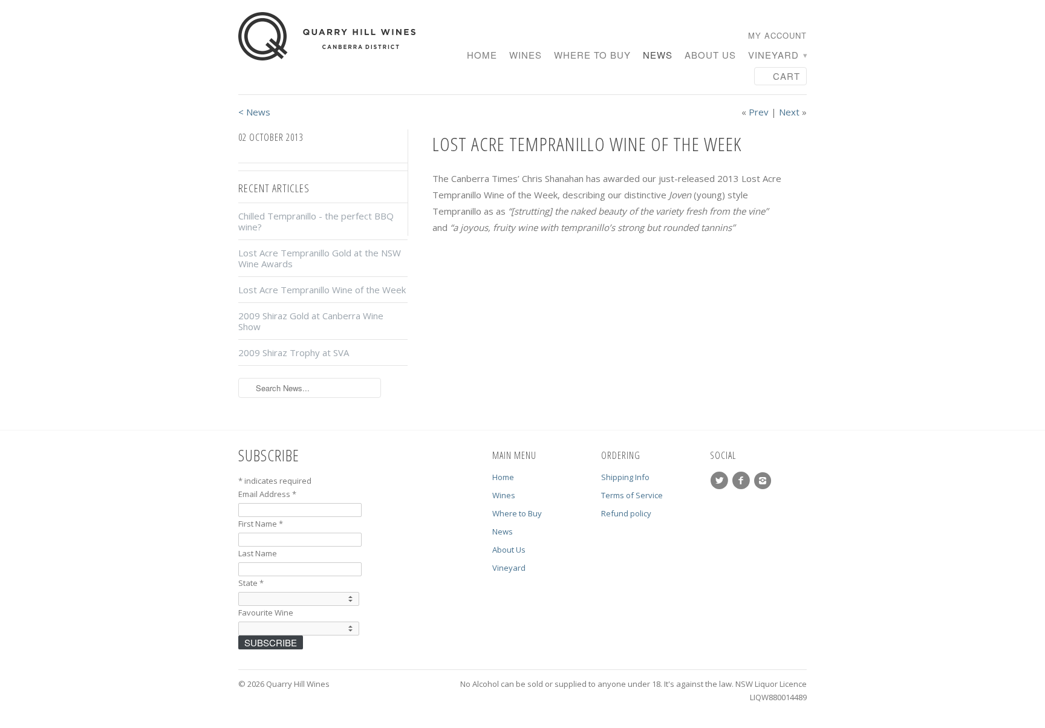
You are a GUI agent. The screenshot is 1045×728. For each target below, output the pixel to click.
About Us (710, 55)
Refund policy (626, 513)
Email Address (267, 494)
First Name (260, 523)
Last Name (257, 553)
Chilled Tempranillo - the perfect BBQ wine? (316, 221)
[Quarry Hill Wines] (329, 36)
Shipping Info (625, 477)
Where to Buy (592, 55)
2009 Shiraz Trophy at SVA (293, 352)
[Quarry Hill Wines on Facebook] (743, 481)
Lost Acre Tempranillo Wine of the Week (322, 290)
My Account (777, 35)
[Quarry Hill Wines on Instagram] (764, 481)
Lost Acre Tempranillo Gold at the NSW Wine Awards (319, 258)
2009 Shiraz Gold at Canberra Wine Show (310, 321)
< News (254, 112)
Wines (525, 55)
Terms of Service (632, 495)
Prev (759, 112)
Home (482, 55)
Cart (786, 76)
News (657, 55)
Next (789, 112)
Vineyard (777, 55)
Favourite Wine (265, 612)
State (251, 582)
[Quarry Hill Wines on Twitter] (721, 481)
